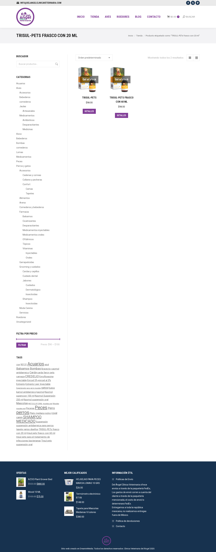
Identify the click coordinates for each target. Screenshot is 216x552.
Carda (33, 372)
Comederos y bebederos (31, 207)
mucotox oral (21, 409)
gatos (44, 387)
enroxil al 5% (44, 380)
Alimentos (24, 198)
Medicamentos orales (33, 234)
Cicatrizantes (29, 221)
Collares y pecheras (32, 179)
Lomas (19, 152)
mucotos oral (47, 404)
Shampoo (27, 299)
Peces (19, 161)
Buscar (56, 64)
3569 (18, 365)
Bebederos (24, 97)
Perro (51, 408)
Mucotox (56, 404)
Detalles (89, 111)
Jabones (27, 280)
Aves (18, 88)
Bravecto (46, 369)
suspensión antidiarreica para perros (35, 425)
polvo (48, 413)
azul (47, 364)
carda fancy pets (45, 372)
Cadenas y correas (32, 175)
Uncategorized (23, 322)
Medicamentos (26, 115)
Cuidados (30, 285)
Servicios (23, 312)
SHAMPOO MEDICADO (28, 419)
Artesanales (29, 111)
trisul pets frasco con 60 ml (41, 433)
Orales (29, 257)
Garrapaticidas (26, 262)
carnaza (20, 376)
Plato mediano (37, 413)
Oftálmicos (28, 239)
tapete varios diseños (27, 429)
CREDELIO (32, 376)
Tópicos (26, 244)
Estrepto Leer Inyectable (37, 384)
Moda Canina (26, 308)
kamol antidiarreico (26, 392)
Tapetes (30, 193)
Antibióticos (28, 120)
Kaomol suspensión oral (36, 399)
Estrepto (20, 384)
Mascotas (22, 403)
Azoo (19, 134)
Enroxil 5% (32, 380)
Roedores (21, 317)
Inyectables (31, 253)
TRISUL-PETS (89, 97)
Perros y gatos (23, 166)
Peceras (30, 408)
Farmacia (24, 212)
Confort (26, 184)
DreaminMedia (86, 548)
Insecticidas (31, 294)
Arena (22, 202)
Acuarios (20, 83)
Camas (29, 189)
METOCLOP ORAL (35, 404)
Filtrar (22, 345)
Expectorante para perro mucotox (28, 388)
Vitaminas (28, 248)
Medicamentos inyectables (36, 230)
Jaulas (22, 106)
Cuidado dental (30, 276)
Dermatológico (33, 289)
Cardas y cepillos (31, 271)
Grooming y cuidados (29, 267)
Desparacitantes (31, 124)
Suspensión (42, 421)
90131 (24, 364)
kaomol (40, 392)
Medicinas (28, 129)
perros (22, 412)
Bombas (20, 143)
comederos (25, 102)
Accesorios (25, 92)
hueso (52, 388)
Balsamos (28, 216)
